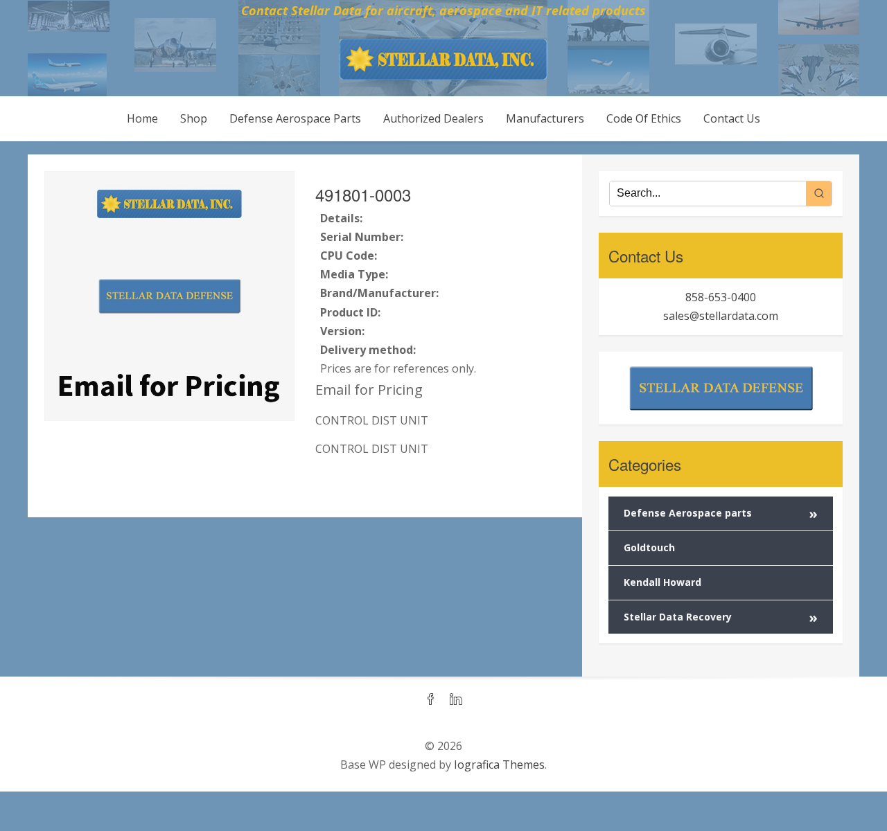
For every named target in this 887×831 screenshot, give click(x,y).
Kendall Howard (662, 582)
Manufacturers (545, 118)
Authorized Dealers (433, 118)
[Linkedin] (456, 700)
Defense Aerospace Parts (295, 118)
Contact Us (731, 118)
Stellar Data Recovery (721, 617)
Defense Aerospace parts (721, 513)
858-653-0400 (720, 297)
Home (142, 118)
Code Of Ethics (643, 118)
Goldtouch (649, 547)
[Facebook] (431, 700)
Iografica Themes (499, 764)
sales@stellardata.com (720, 315)
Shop (193, 118)
